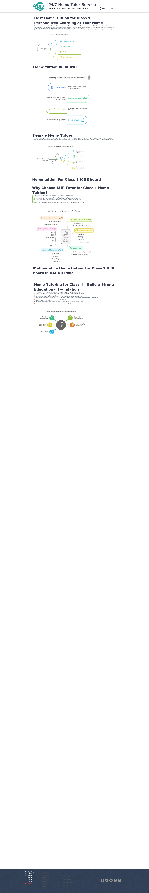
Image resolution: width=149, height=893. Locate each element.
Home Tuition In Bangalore (65, 883)
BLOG (44, 877)
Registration (45, 872)
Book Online (45, 876)
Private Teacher (46, 883)
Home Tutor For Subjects (65, 876)
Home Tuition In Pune (64, 879)
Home (59, 872)
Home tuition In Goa (64, 886)
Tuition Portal (45, 874)
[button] (108, 8)
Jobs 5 (44, 886)
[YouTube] (111, 880)
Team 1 (44, 888)
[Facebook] (102, 880)
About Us (45, 879)
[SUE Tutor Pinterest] (115, 880)
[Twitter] (106, 880)
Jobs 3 (44, 881)
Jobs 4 (44, 885)
